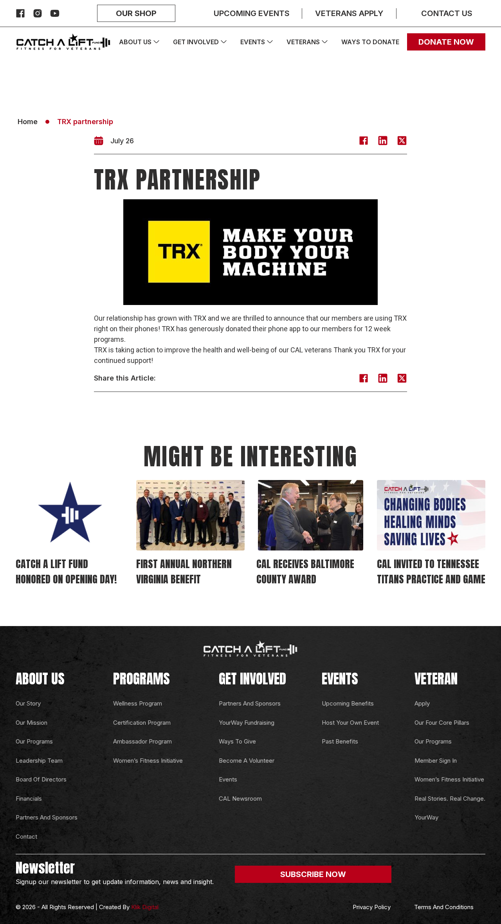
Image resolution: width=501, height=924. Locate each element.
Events (228, 779)
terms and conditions (444, 907)
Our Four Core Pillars (441, 722)
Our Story (28, 703)
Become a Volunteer (246, 760)
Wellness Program (137, 703)
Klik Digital (145, 907)
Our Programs (34, 741)
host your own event (350, 722)
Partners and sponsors (46, 817)
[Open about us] (156, 42)
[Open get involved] (224, 42)
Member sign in (435, 760)
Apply (422, 703)
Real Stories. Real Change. (449, 798)
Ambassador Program (142, 741)
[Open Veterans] (325, 42)
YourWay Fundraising (246, 722)
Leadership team (39, 760)
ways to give (237, 741)
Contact (26, 836)
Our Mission (31, 722)
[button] (363, 142)
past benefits (340, 741)
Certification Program (142, 722)
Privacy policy (372, 907)
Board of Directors (41, 779)
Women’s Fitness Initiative (148, 760)
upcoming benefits (348, 703)
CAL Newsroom (240, 798)
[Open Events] (270, 42)
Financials (29, 798)
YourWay (426, 817)
